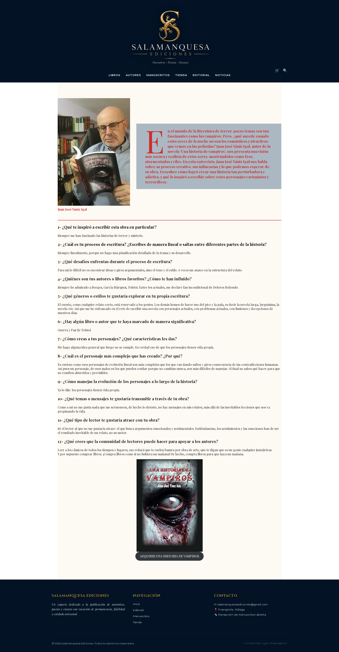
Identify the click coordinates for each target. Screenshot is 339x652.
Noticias (223, 75)
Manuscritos (158, 75)
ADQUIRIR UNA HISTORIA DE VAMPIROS (169, 556)
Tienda (181, 75)
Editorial (201, 75)
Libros (114, 75)
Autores (133, 75)
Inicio (136, 604)
